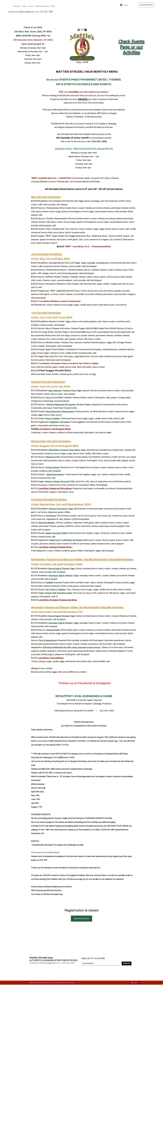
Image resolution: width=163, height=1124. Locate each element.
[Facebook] (79, 30)
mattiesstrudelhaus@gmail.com (23, 11)
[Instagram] (82, 30)
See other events (81, 918)
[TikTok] (85, 30)
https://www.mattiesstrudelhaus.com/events (51, 887)
